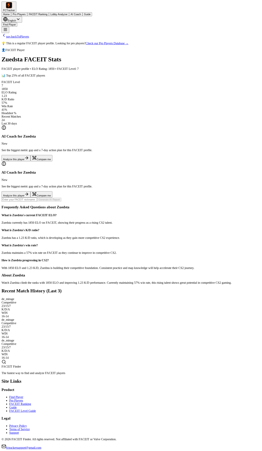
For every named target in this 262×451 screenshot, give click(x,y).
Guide (87, 14)
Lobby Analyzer (59, 14)
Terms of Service (19, 429)
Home (6, 14)
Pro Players (19, 14)
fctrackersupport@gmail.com (23, 447)
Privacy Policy (18, 425)
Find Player (9, 24)
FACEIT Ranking (38, 14)
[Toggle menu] (5, 30)
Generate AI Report (49, 199)
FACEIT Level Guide (22, 410)
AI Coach (76, 14)
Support (14, 432)
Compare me (44, 159)
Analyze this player (13, 159)
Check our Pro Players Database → (107, 43)
